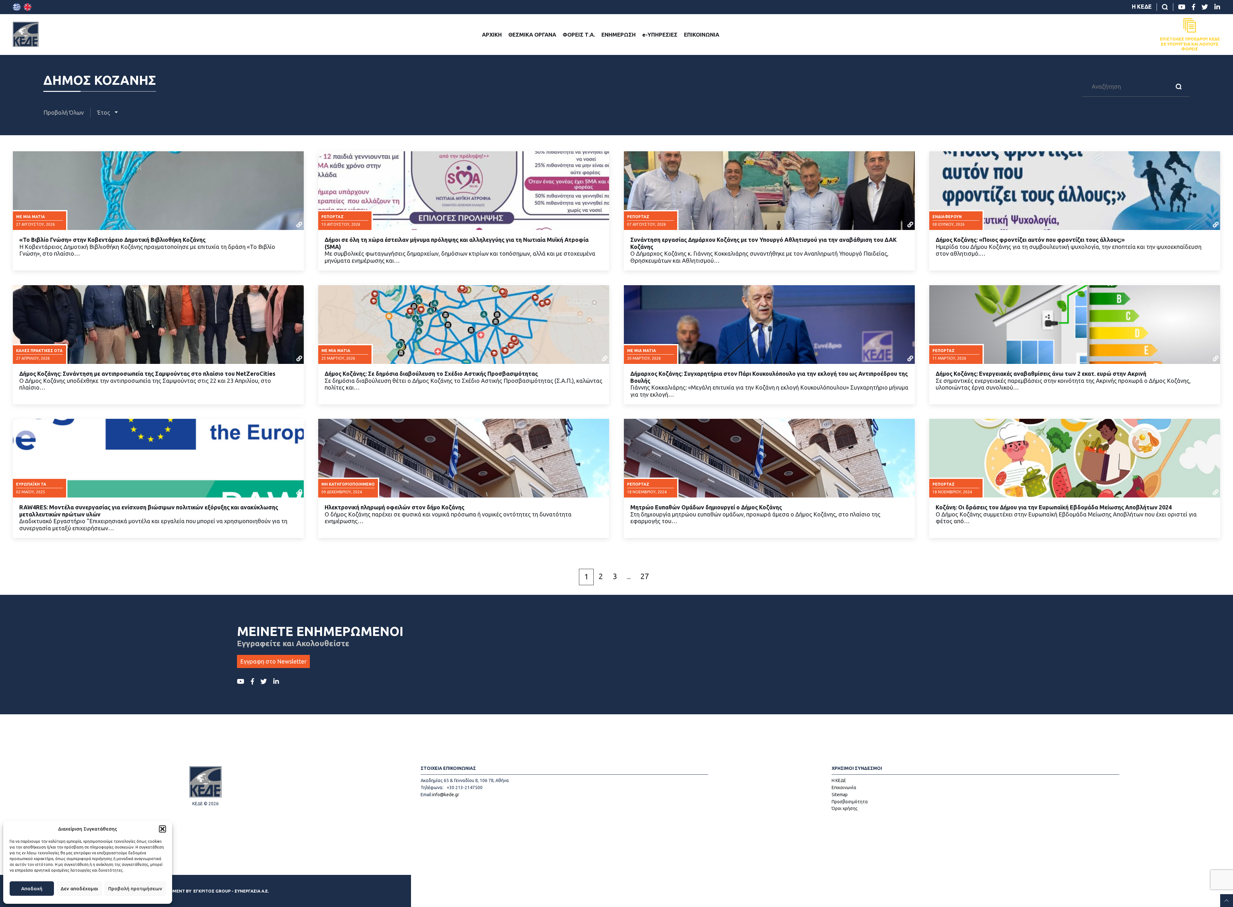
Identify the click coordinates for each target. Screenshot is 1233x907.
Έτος (104, 112)
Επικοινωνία (844, 787)
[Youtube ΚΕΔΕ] (1181, 7)
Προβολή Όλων (63, 112)
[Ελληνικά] (17, 7)
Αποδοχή (31, 888)
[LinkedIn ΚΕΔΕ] (1217, 7)
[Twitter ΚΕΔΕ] (1205, 7)
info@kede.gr (445, 794)
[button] (162, 829)
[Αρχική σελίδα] (26, 34)
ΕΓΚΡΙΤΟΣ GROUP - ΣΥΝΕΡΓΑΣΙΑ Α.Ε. (231, 891)
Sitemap (840, 794)
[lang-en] (27, 7)
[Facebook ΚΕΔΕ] (1193, 7)
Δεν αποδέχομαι (79, 888)
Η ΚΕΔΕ (1142, 6)
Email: (426, 794)
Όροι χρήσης (845, 808)
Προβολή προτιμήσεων (135, 888)
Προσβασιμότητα (850, 801)
